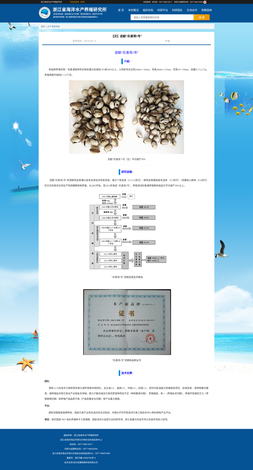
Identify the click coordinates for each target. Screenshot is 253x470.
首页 (43, 26)
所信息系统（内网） (78, 2)
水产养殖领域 (53, 26)
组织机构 (148, 10)
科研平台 (162, 10)
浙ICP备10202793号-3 (85, 457)
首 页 (121, 10)
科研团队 (177, 10)
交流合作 (192, 10)
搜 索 (202, 17)
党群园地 (206, 10)
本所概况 (133, 10)
